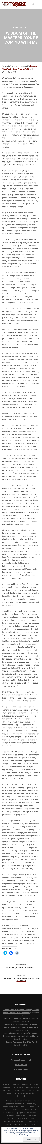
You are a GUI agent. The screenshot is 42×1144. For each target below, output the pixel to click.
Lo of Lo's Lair (21, 1065)
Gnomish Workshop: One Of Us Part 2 (21, 1042)
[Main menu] (37, 4)
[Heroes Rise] (14, 4)
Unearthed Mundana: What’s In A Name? (21, 1018)
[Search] (33, 4)
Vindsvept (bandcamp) (21, 1060)
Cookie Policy (23, 1135)
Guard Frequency (21, 1069)
